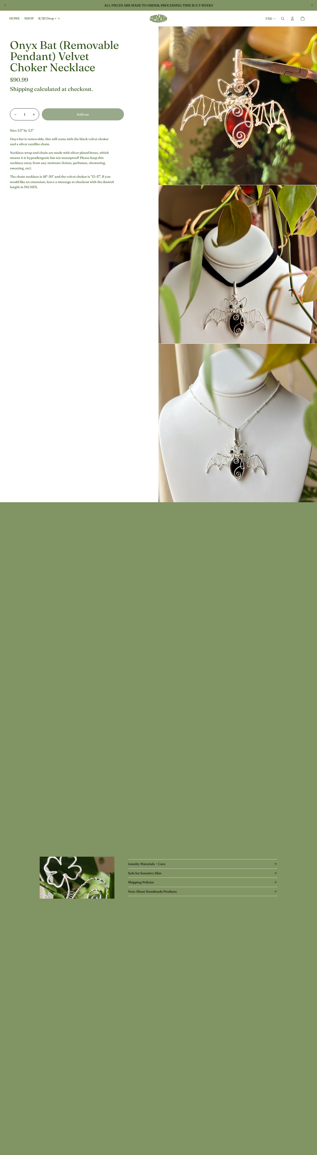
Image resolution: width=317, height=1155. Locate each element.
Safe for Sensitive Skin (145, 873)
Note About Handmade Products (152, 891)
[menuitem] (14, 18)
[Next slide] (312, 5)
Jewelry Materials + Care (146, 864)
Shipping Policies (141, 882)
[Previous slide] (5, 5)
